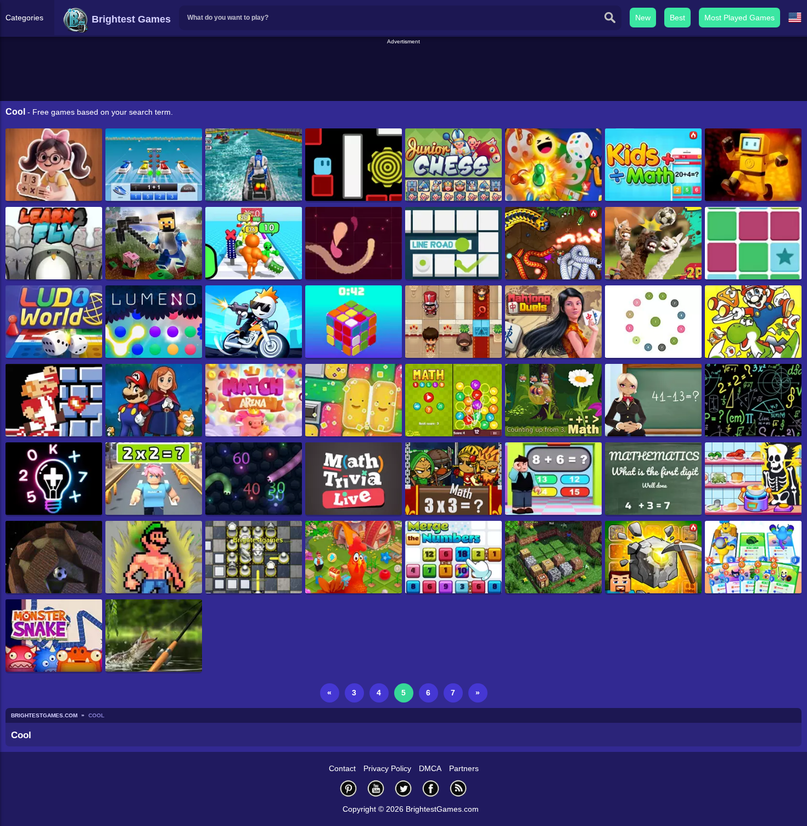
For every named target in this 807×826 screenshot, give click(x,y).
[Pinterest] (348, 788)
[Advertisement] (403, 70)
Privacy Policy (387, 768)
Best (677, 17)
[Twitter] (403, 788)
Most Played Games (739, 17)
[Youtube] (376, 788)
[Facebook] (431, 788)
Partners (464, 768)
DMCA (430, 768)
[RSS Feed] (458, 788)
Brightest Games (130, 19)
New (643, 17)
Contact (342, 768)
